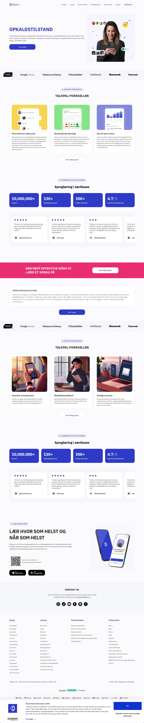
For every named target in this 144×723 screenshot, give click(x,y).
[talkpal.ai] (14, 4)
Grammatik (43, 626)
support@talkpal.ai (83, 597)
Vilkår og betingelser (115, 651)
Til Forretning (82, 5)
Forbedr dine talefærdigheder (49, 663)
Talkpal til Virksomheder (78, 629)
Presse (111, 632)
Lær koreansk (13, 666)
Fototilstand (44, 641)
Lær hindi (12, 660)
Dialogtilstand (44, 654)
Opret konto (108, 5)
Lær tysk (11, 638)
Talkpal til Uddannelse (78, 626)
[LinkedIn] (80, 604)
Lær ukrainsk (13, 641)
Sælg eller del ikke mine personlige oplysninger (128, 715)
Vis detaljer (29, 719)
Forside (64, 5)
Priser (110, 635)
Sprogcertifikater (45, 657)
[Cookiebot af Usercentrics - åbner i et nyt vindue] (12, 719)
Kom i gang (22, 47)
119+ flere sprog (14, 673)
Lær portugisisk (14, 669)
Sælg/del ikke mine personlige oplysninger (122, 660)
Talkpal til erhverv (76, 632)
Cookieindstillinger (114, 647)
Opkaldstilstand (45, 644)
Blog (110, 629)
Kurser (42, 629)
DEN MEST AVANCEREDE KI (73, 89)
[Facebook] (75, 604)
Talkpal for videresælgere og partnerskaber (84, 638)
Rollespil (43, 632)
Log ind (117, 5)
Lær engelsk (13, 626)
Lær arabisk (12, 654)
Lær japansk (13, 663)
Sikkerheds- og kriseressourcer (118, 654)
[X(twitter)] (86, 604)
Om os (110, 626)
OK (127, 706)
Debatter (43, 638)
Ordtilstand (43, 651)
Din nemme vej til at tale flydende (73, 180)
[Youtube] (69, 604)
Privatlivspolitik (113, 644)
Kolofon (111, 663)
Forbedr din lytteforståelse (48, 660)
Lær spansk (12, 629)
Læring (72, 5)
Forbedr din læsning (46, 666)
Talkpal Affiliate (76, 641)
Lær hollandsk (13, 644)
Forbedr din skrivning (46, 669)
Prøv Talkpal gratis (72, 160)
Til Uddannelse (95, 5)
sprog (80, 226)
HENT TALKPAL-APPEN (20, 524)
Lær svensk (12, 647)
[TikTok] (64, 604)
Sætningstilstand (45, 647)
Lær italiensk (13, 635)
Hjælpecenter (113, 641)
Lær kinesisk (13, 657)
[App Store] (17, 573)
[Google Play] (36, 573)
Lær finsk (12, 651)
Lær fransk (12, 632)
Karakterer (43, 635)
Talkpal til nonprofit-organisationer (81, 635)
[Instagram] (58, 604)
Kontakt (111, 638)
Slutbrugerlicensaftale (115, 657)
